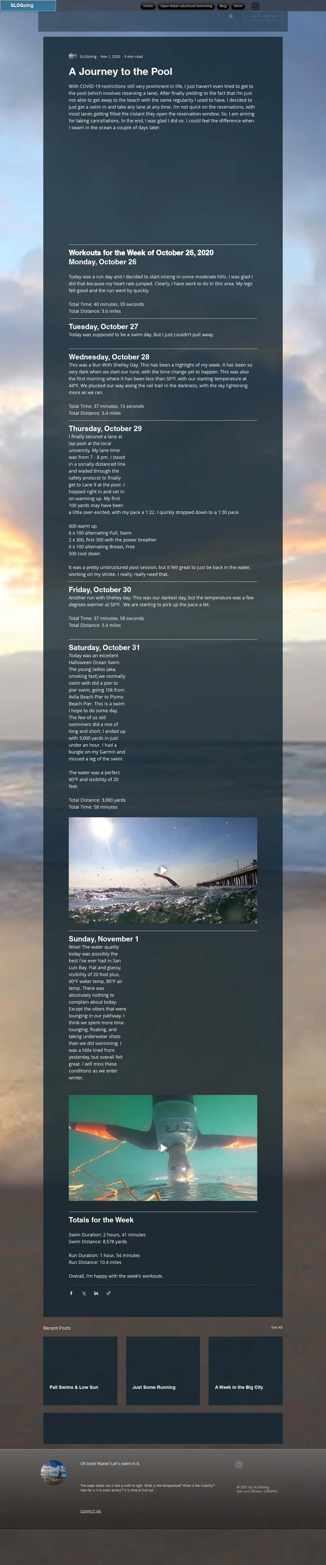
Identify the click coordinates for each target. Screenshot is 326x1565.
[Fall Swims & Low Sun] (80, 1357)
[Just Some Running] (163, 1357)
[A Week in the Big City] (245, 1357)
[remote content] (197, 468)
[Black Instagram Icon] (255, 6)
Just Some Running (153, 1387)
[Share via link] (108, 1293)
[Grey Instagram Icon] (238, 1501)
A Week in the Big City (239, 1387)
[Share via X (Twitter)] (83, 1293)
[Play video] (163, 870)
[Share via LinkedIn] (96, 1293)
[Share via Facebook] (71, 1293)
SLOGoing (22, 5)
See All (277, 1327)
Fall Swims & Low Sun (74, 1387)
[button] (230, 16)
